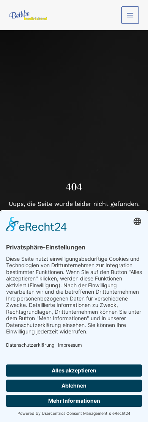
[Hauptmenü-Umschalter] (130, 15)
